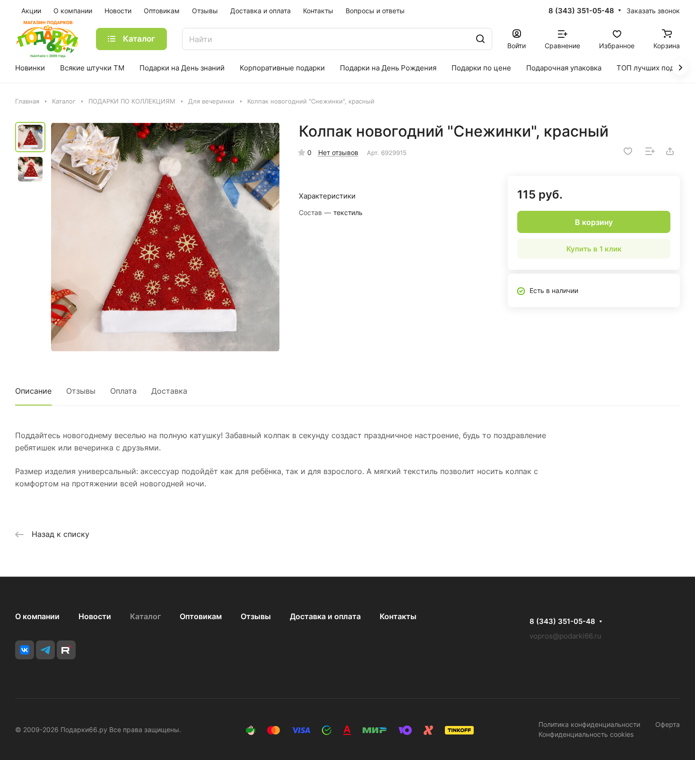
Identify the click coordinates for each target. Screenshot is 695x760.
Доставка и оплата (325, 616)
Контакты (398, 616)
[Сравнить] (650, 151)
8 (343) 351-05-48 (581, 11)
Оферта (667, 724)
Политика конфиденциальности (589, 724)
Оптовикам (201, 616)
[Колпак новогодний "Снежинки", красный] (165, 237)
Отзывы (81, 391)
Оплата (123, 391)
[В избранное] (628, 151)
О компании (37, 616)
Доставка (169, 391)
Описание (33, 391)
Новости (94, 616)
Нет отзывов (338, 152)
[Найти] (480, 39)
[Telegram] (45, 649)
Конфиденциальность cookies (586, 734)
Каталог (145, 616)
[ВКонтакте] (24, 649)
